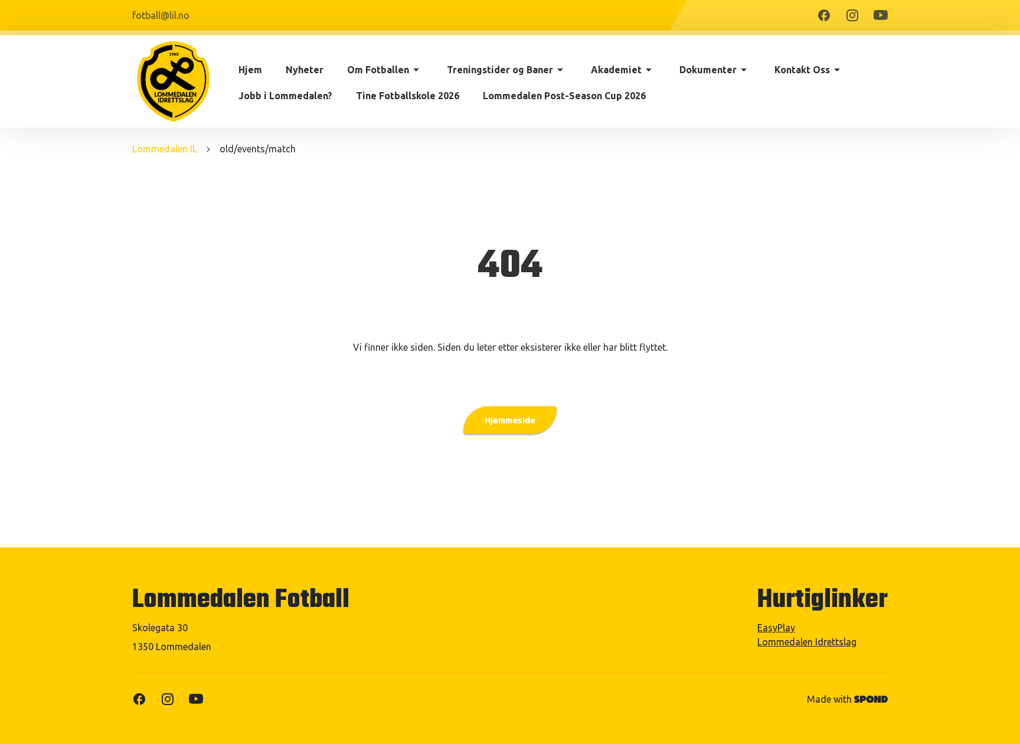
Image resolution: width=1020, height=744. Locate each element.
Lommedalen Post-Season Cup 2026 (564, 95)
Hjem (250, 69)
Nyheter (304, 69)
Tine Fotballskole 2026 (407, 95)
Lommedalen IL (164, 148)
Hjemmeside (510, 420)
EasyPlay (776, 627)
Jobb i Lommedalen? (285, 95)
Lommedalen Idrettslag (806, 642)
